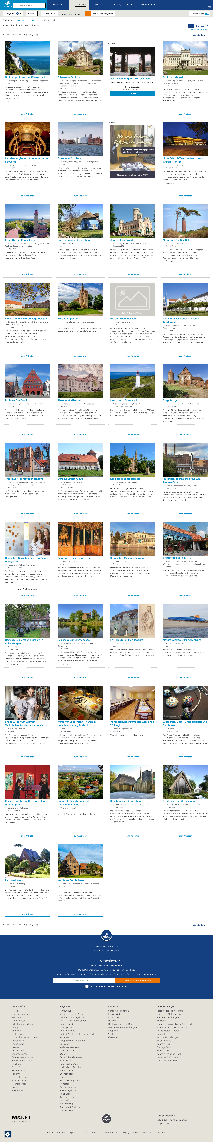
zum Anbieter (27, 114)
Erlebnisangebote (69, 1087)
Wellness (112, 1034)
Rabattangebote (68, 1070)
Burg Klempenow (68, 318)
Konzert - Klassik (165, 1050)
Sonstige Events (165, 1047)
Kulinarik (161, 1034)
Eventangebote (68, 1073)
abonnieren (137, 980)
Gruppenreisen (67, 1050)
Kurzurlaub (65, 1010)
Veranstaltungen (166, 1006)
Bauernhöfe (18, 1040)
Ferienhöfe (17, 1073)
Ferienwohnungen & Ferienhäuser (130, 78)
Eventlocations (67, 1030)
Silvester (64, 1043)
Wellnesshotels (19, 1050)
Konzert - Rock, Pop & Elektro (172, 1027)
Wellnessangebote (69, 1047)
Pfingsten (64, 1083)
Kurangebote (66, 1077)
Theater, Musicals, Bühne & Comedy (175, 1024)
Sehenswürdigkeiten (118, 1010)
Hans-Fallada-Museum (123, 318)
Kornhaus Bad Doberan (71, 880)
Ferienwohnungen (21, 1014)
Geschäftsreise (67, 1097)
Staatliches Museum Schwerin (127, 558)
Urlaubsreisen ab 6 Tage (72, 1014)
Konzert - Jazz (164, 1043)
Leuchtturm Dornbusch (124, 400)
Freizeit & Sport (116, 1014)
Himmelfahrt (66, 1100)
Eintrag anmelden (56, 1132)
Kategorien (11, 13)
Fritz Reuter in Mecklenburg (126, 639)
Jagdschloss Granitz (122, 240)
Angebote (65, 1006)
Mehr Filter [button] (50, 13)
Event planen (66, 1027)
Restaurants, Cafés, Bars (120, 1024)
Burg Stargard (171, 400)
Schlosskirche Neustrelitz (125, 478)
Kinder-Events (164, 1040)
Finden (133, 93)
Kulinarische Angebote (71, 1067)
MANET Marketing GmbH (110, 950)
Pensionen (17, 1017)
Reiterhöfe (17, 1067)
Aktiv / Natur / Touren (168, 1030)
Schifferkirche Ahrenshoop (179, 801)
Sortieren (201, 26)
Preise (31, 13)
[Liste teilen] (191, 26)
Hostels (15, 1047)
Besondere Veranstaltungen (122, 1027)
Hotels (15, 1010)
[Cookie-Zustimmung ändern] (8, 1134)
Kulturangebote (68, 1090)
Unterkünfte (18, 1006)
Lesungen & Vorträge (167, 1057)
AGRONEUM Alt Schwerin (177, 558)
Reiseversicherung (142, 1132)
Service (207, 6)
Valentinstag (66, 1103)
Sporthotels (17, 1090)
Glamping (17, 1027)
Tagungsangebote (69, 1063)
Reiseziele (113, 1020)
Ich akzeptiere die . (108, 986)
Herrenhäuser (19, 1070)
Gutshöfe (16, 1063)
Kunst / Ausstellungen (168, 1037)
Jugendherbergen (21, 1077)
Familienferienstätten (22, 1060)
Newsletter (160, 1132)
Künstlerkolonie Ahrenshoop (74, 240)
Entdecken (35, 20)
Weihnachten (66, 1060)
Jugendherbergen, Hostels (25, 1037)
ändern (140, 89)
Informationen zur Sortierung (199, 29)
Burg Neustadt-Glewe (70, 478)
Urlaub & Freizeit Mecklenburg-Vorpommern (172, 1122)
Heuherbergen (19, 1083)
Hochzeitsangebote (70, 1080)
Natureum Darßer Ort (176, 240)
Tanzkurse (65, 1093)
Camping (16, 1030)
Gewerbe (113, 1037)
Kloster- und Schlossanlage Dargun (26, 318)
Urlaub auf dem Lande (23, 1024)
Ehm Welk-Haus (14, 880)
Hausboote (17, 1087)
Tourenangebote (68, 1024)
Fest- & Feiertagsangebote (73, 1020)
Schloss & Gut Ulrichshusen (74, 639)
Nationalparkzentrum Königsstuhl (25, 77)
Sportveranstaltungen (168, 1017)
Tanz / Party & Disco (167, 1060)
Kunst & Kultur (115, 1017)
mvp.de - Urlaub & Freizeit (106, 946)
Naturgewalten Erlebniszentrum (182, 639)
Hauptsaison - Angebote (72, 1040)
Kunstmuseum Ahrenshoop (126, 801)
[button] (30, 4)
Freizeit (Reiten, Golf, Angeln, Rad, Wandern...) (77, 1036)
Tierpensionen (67, 1110)
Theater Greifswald (69, 400)
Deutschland (20, 20)
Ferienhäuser (18, 1020)
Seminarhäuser (19, 1053)
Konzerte (161, 1020)
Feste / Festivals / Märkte (170, 1010)
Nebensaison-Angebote (72, 1017)
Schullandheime (20, 1080)
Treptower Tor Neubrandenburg (24, 478)
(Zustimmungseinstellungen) (114, 1132)
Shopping (113, 1030)
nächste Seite (199, 35)
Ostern (63, 1053)
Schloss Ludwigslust (174, 77)
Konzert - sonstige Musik (169, 1053)
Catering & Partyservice (72, 1107)
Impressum (74, 1132)
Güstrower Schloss (69, 77)
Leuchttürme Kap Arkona (20, 240)
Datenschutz (90, 1132)
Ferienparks (18, 1043)
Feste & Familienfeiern (71, 1057)
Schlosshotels (18, 1034)
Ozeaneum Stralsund (70, 158)
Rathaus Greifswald (16, 400)
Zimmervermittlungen (23, 1057)
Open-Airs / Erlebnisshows (170, 1014)
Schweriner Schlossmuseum (74, 558)
